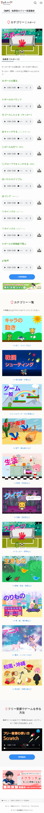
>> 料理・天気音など (22, 483)
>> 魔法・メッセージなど (22, 655)
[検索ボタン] (35, 3)
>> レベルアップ (16, 414)
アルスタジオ (35, 806)
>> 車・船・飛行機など (22, 621)
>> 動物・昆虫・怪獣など (22, 586)
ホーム (7, 806)
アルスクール (25, 806)
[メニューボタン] (41, 3)
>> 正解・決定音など (22, 517)
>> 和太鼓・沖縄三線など (22, 689)
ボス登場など (29, 414)
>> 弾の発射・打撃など (22, 380)
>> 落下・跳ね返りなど (22, 448)
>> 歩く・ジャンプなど (22, 345)
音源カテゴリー (15, 806)
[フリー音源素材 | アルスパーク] (7, 3)
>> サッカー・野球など (22, 551)
